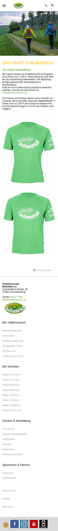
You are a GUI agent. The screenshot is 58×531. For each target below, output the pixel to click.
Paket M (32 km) (10, 390)
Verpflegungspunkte (12, 341)
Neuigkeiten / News (12, 346)
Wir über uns (9, 351)
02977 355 (16, 297)
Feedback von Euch (12, 356)
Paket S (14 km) (10, 380)
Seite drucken (43, 270)
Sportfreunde (9, 478)
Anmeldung (8, 429)
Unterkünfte (8, 439)
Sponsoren (8, 473)
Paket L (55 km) (10, 400)
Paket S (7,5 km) (11, 374)
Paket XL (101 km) (12, 410)
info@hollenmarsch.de (15, 93)
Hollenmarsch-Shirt (12, 454)
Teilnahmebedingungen (14, 434)
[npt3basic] (18, 5)
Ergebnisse (8, 449)
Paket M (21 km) (10, 385)
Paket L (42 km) (10, 395)
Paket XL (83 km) (11, 405)
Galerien (6, 444)
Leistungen (8, 335)
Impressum (8, 506)
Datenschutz (8, 490)
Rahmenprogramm (12, 330)
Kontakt (6, 498)
